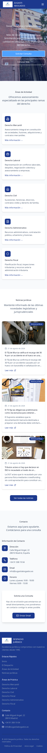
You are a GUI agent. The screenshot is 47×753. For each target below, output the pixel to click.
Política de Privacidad (13, 746)
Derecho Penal (8, 696)
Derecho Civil (8, 692)
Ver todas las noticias (23, 498)
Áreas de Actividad (10, 669)
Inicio (4, 661)
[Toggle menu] (42, 4)
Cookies (40, 746)
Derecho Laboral (9, 688)
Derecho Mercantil (10, 684)
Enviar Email (25, 615)
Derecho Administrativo (13, 700)
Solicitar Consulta (23, 53)
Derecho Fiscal (8, 703)
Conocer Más (23, 62)
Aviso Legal (29, 746)
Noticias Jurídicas (9, 673)
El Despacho (7, 665)
